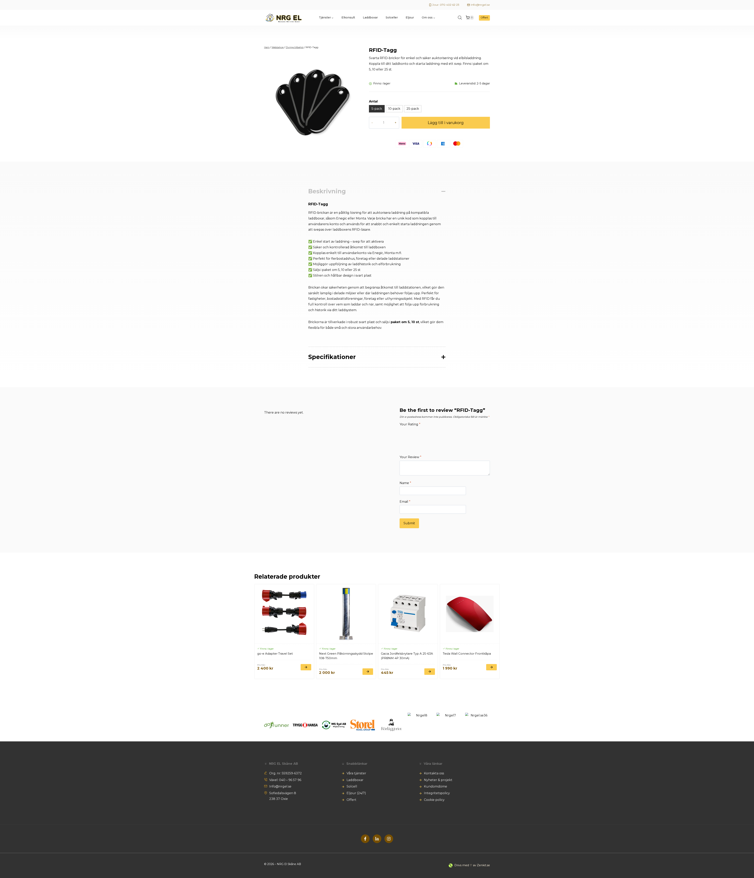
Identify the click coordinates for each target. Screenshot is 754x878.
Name (405, 483)
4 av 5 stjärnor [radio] (442, 433)
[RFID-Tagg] (313, 102)
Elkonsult (348, 17)
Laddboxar (370, 17)
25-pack (412, 109)
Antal (373, 101)
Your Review (410, 457)
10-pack (394, 109)
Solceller (392, 17)
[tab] (313, 148)
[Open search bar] (460, 18)
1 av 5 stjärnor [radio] (404, 433)
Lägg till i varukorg (446, 122)
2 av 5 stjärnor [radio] (417, 433)
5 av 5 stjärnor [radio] (454, 433)
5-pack (377, 109)
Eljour (410, 17)
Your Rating (410, 424)
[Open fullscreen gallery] (358, 147)
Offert (484, 17)
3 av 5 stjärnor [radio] (429, 433)
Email (405, 501)
